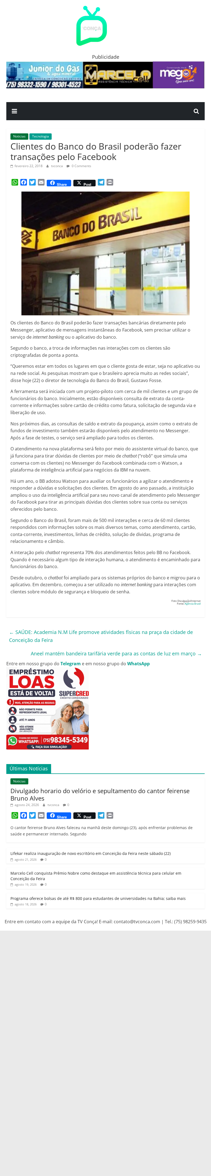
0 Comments (81, 166)
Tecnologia (40, 136)
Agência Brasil (192, 603)
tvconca (57, 166)
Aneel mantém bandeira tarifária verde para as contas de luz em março (116, 653)
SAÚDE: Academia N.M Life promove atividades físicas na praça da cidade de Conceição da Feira (101, 636)
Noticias (19, 136)
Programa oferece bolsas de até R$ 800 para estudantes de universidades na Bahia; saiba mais (98, 898)
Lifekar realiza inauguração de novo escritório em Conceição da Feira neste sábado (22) (90, 853)
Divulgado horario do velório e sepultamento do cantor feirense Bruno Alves (100, 794)
